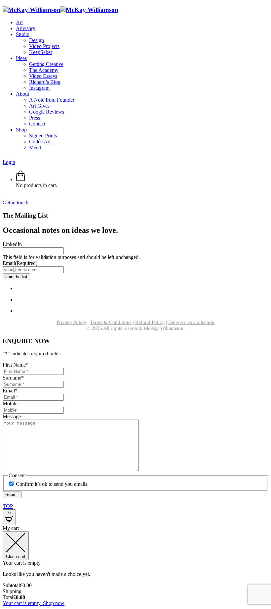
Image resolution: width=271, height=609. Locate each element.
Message (12, 416)
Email (20, 263)
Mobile (10, 403)
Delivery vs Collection (191, 322)
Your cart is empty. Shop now (33, 603)
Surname (13, 378)
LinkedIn (12, 244)
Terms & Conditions (111, 322)
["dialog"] (135, 565)
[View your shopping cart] (20, 179)
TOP (8, 506)
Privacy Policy (71, 322)
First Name (15, 365)
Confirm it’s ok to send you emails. (52, 484)
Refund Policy (150, 322)
